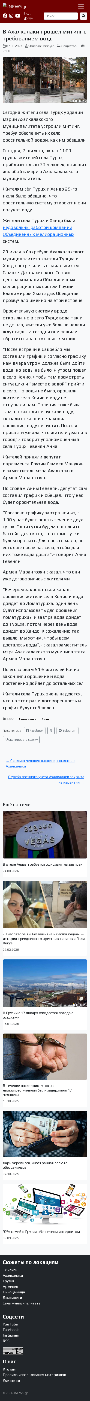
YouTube (10, 1324)
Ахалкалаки (27, 719)
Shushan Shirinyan (41, 46)
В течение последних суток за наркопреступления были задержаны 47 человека (37, 1090)
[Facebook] (5, 15)
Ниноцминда (14, 1292)
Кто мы (9, 1369)
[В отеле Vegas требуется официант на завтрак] (45, 834)
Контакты (11, 1380)
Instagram (11, 1335)
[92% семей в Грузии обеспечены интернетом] (45, 1204)
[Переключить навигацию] (81, 6)
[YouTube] (18, 15)
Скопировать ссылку (23, 739)
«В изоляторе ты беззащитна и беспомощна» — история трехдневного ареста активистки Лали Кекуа (44, 938)
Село (45, 719)
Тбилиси (10, 1270)
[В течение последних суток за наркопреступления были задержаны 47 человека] (45, 1057)
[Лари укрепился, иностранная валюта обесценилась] (45, 1134)
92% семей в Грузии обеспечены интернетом (41, 1231)
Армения (10, 1286)
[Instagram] (11, 15)
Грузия (8, 1281)
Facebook (36, 730)
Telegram (69, 730)
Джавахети (12, 1297)
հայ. (27, 13)
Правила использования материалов (34, 1375)
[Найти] (83, 16)
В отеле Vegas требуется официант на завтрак (42, 864)
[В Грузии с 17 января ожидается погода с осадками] (45, 983)
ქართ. (28, 18)
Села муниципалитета (21, 1303)
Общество (69, 46)
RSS (6, 1341)
